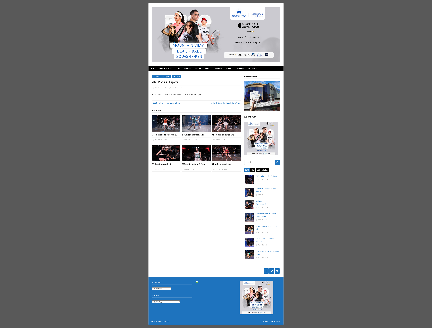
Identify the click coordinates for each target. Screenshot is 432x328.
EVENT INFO (275, 322)
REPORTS (187, 69)
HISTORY (251, 69)
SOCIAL (229, 69)
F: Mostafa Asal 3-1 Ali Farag (267, 176)
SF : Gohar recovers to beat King (193, 134)
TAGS (258, 170)
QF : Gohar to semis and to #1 (161, 164)
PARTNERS (240, 69)
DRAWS (198, 69)
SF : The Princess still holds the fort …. (164, 134)
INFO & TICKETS (165, 69)
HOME (153, 69)
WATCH (208, 69)
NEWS (178, 69)
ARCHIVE (265, 170)
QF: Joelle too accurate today (222, 164)
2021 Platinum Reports (161, 76)
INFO (252, 170)
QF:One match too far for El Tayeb (193, 164)
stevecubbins (177, 87)
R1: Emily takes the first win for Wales (225, 103)
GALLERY (218, 69)
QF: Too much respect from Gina (223, 134)
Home (265, 322)
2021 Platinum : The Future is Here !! (167, 103)
